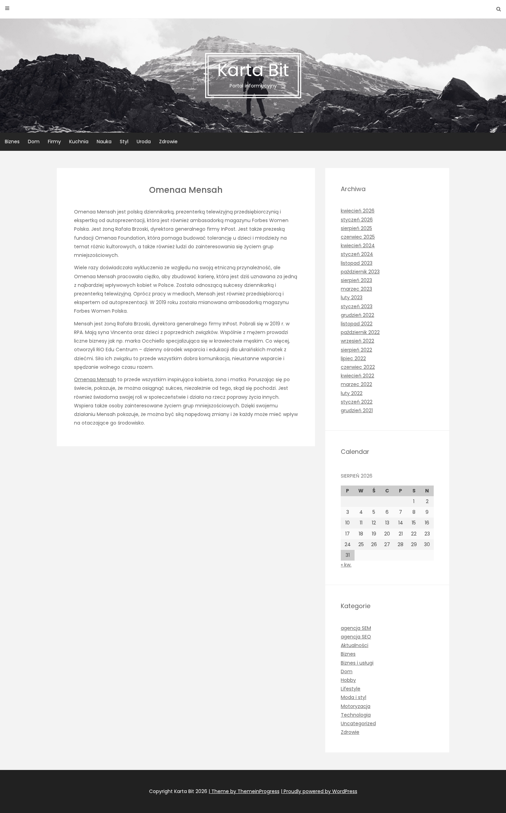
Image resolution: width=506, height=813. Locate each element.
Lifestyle (350, 688)
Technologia (356, 714)
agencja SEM (356, 628)
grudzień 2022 (357, 315)
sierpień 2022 (356, 349)
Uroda (144, 141)
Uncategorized (358, 723)
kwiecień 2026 (358, 210)
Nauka (104, 141)
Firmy (54, 141)
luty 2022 (351, 393)
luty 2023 (351, 297)
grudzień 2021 (357, 410)
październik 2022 (360, 332)
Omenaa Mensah (95, 379)
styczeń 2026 (357, 219)
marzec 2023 (356, 288)
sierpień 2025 (356, 228)
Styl (124, 141)
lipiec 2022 (353, 358)
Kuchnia (78, 141)
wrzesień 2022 (357, 340)
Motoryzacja (355, 706)
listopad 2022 (356, 323)
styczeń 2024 (357, 254)
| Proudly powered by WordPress (319, 791)
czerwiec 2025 (358, 236)
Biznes (12, 141)
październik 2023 (360, 271)
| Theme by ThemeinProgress (244, 791)
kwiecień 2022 (357, 375)
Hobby (348, 680)
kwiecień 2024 (358, 245)
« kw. (346, 564)
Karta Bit (253, 73)
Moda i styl (353, 697)
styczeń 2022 (356, 401)
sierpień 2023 (356, 280)
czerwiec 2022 (358, 367)
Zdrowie (168, 141)
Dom (34, 141)
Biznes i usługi (357, 662)
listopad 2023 (356, 263)
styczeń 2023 (356, 306)
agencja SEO (356, 636)
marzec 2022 (356, 384)
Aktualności (354, 645)
